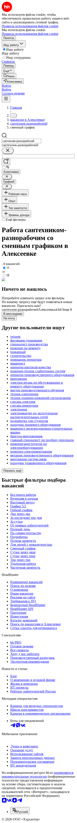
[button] (6, 85)
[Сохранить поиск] (6, 161)
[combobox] (21, 141)
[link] (9, 76)
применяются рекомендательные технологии (37, 774)
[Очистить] (8, 150)
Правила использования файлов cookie (30, 34)
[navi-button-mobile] (6, 98)
